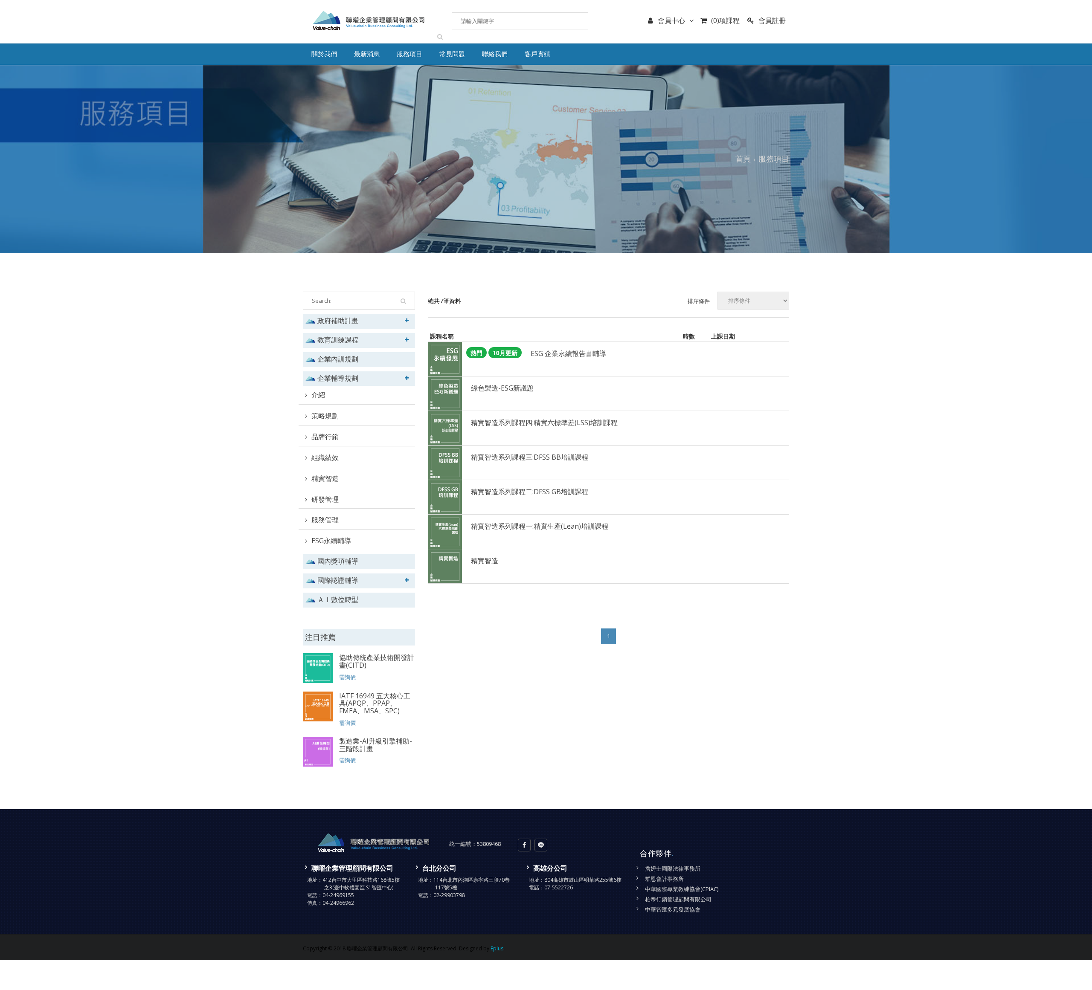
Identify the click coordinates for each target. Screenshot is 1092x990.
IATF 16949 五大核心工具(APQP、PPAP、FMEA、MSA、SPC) (374, 703)
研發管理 (325, 499)
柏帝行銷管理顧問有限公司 (678, 899)
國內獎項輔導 (337, 561)
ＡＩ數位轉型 (337, 599)
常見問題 (452, 54)
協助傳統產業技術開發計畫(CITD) (376, 661)
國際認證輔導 (337, 580)
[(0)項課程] (705, 27)
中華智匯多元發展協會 (672, 909)
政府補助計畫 (337, 320)
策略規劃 (325, 415)
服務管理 (325, 519)
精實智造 (325, 478)
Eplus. (498, 948)
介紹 (318, 394)
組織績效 (325, 457)
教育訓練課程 (337, 339)
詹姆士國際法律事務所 (672, 868)
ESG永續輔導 (331, 540)
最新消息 (367, 54)
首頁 (743, 158)
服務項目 (409, 54)
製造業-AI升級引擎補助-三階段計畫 (375, 744)
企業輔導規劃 (337, 378)
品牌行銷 (325, 436)
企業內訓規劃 (337, 359)
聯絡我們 (495, 54)
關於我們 (324, 54)
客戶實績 (537, 54)
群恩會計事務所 (664, 879)
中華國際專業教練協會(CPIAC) (681, 889)
